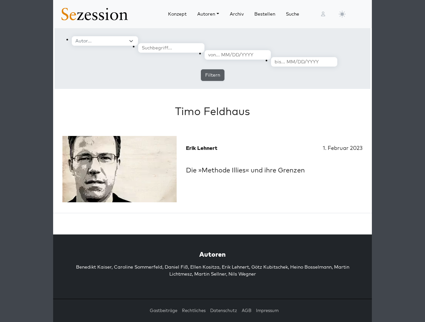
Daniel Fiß (176, 267)
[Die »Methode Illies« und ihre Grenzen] (119, 169)
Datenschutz (223, 310)
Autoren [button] (206, 14)
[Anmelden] (323, 14)
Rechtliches (194, 310)
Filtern (212, 75)
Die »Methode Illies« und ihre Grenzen (245, 170)
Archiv (237, 14)
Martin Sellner (210, 274)
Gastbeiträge (163, 310)
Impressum (267, 310)
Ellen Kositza (204, 267)
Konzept (177, 14)
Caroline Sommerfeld (138, 267)
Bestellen (264, 14)
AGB (246, 310)
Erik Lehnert (235, 267)
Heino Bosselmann (311, 267)
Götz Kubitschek (269, 267)
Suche (292, 14)
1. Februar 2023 (343, 148)
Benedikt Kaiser (94, 267)
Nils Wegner (242, 274)
